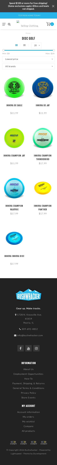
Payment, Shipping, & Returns (28, 383)
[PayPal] (23, 442)
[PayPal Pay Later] (34, 442)
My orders (28, 416)
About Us (28, 369)
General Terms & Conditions (28, 388)
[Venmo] (44, 442)
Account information (28, 412)
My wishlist (28, 421)
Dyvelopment (39, 453)
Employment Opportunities (28, 374)
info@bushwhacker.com (30, 335)
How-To (28, 378)
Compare (29, 426)
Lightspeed (16, 453)
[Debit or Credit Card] (13, 442)
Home (28, 33)
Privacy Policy (28, 392)
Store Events (28, 397)
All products (28, 431)
